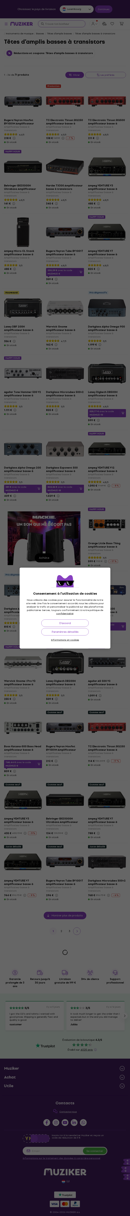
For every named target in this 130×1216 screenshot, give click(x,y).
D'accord (65, 623)
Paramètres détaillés (65, 632)
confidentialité (64, 614)
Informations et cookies (65, 640)
